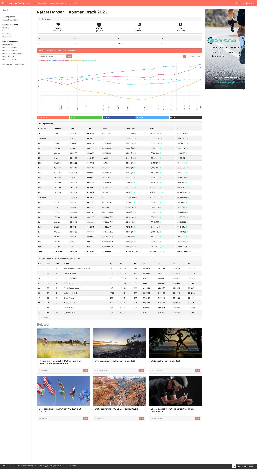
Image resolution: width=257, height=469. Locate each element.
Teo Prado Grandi (71, 278)
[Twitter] (240, 3)
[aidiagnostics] (225, 48)
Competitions (42, 3)
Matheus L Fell (69, 303)
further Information (245, 466)
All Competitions (8, 17)
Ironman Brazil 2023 (10, 25)
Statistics (5, 28)
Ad (244, 89)
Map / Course (7, 37)
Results (4, 31)
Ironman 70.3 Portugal (9, 59)
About (68, 3)
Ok (234, 466)
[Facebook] (236, 3)
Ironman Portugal (8, 56)
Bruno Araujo (69, 298)
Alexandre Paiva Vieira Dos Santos (77, 268)
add (69, 56)
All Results (44, 318)
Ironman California (8, 44)
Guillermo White (70, 273)
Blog (34, 3)
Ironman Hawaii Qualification (13, 64)
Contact (75, 3)
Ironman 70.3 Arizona (9, 47)
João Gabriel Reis (71, 293)
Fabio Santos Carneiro (72, 288)
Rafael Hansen (69, 283)
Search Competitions (10, 20)
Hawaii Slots (6, 34)
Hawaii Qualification (56, 3)
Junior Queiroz (69, 313)
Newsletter (250, 3)
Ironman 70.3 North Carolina (11, 53)
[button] (53, 117)
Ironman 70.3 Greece (9, 50)
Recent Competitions (10, 41)
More (197, 371)
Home (28, 3)
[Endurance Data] (13, 3)
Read (85, 371)
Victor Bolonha (69, 308)
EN (230, 3)
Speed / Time (195, 56)
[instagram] (243, 3)
